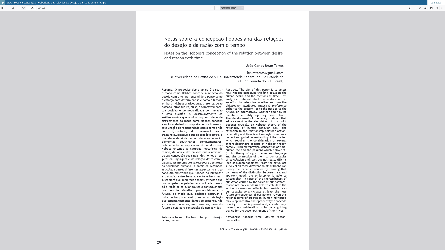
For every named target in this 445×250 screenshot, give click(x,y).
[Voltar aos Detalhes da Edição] (2, 2)
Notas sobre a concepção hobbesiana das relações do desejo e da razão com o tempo (56, 2)
